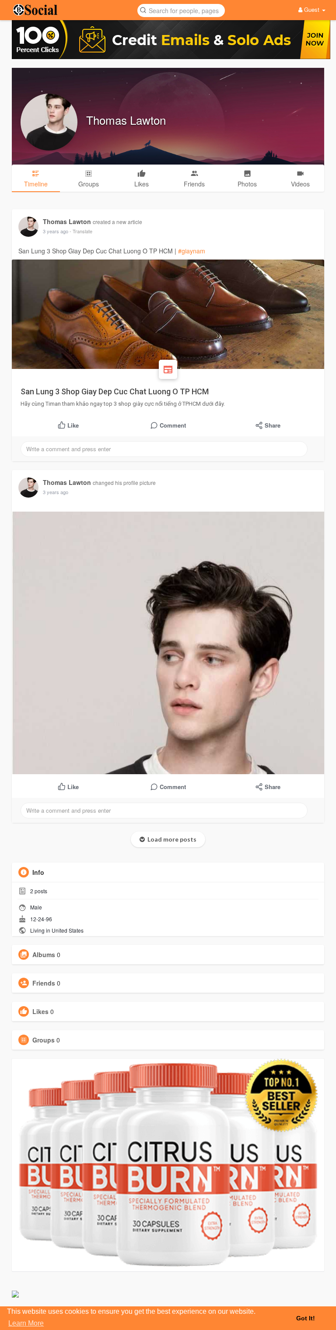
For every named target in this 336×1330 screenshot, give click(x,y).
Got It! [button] (305, 1318)
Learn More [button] (26, 1323)
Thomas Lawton (126, 120)
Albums (43, 954)
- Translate (81, 231)
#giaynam (191, 250)
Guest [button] (311, 9)
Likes (40, 1011)
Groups (43, 1039)
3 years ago (55, 231)
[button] (181, 10)
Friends (43, 982)
